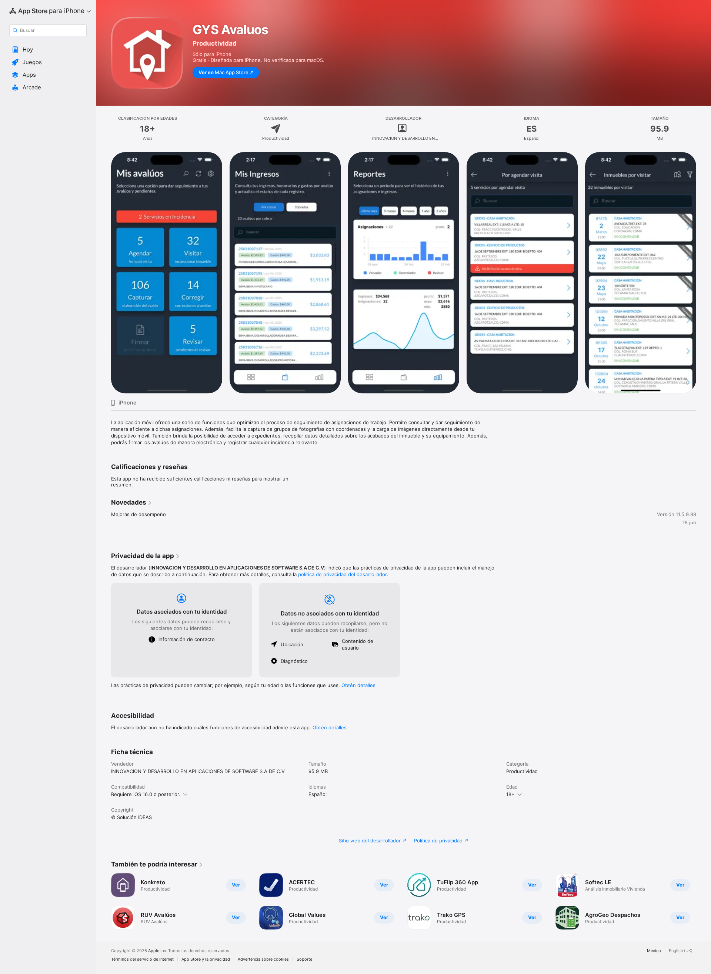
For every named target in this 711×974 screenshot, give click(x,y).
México (654, 951)
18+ (510, 794)
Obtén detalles (358, 685)
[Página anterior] (104, 272)
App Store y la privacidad (205, 959)
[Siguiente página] (703, 272)
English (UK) (680, 951)
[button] (48, 49)
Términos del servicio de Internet (142, 959)
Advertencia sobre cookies (263, 959)
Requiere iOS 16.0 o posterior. (145, 794)
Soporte (304, 959)
